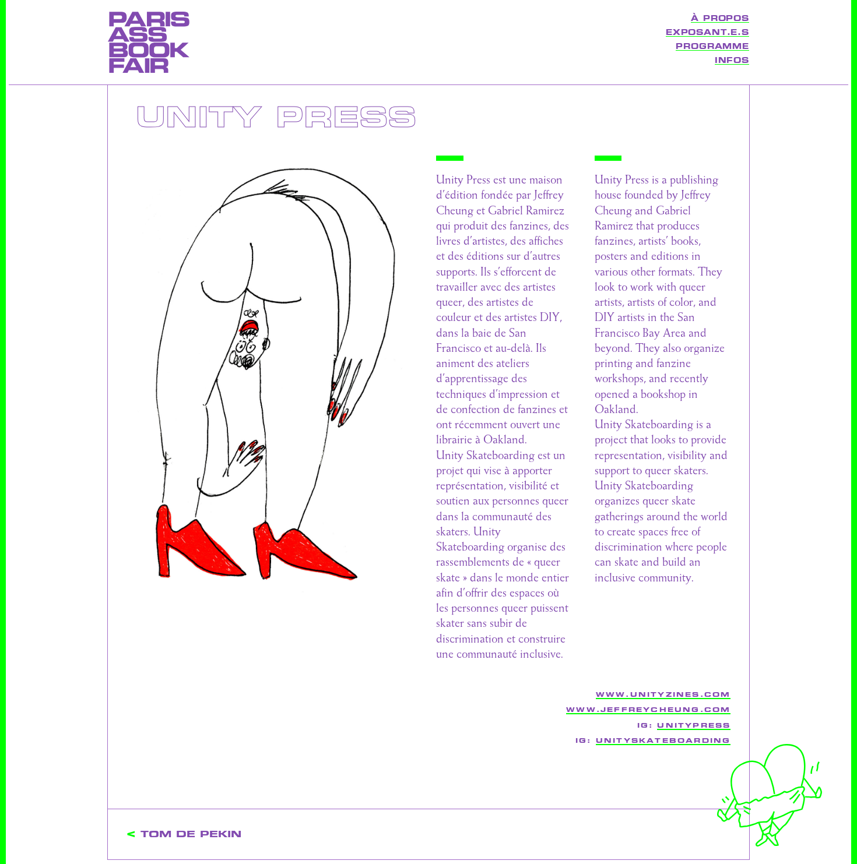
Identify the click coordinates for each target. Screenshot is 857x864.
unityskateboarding (663, 741)
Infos (732, 60)
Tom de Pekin (191, 834)
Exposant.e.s (707, 32)
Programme (712, 46)
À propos (720, 18)
